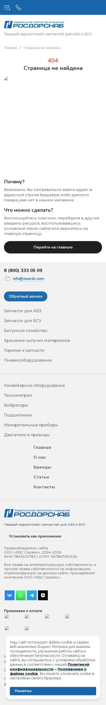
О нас (40, 457)
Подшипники (18, 415)
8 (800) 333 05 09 (23, 270)
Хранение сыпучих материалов (37, 340)
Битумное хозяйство (25, 330)
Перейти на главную (53, 247)
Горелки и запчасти (24, 350)
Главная (10, 48)
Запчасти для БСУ (23, 320)
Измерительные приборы (31, 425)
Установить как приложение (35, 536)
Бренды (42, 467)
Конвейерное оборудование (34, 385)
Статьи (41, 477)
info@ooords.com (28, 278)
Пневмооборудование (28, 360)
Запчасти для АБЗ (22, 311)
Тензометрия (18, 395)
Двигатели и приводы (27, 435)
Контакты (44, 487)
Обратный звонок (25, 296)
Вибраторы (16, 405)
